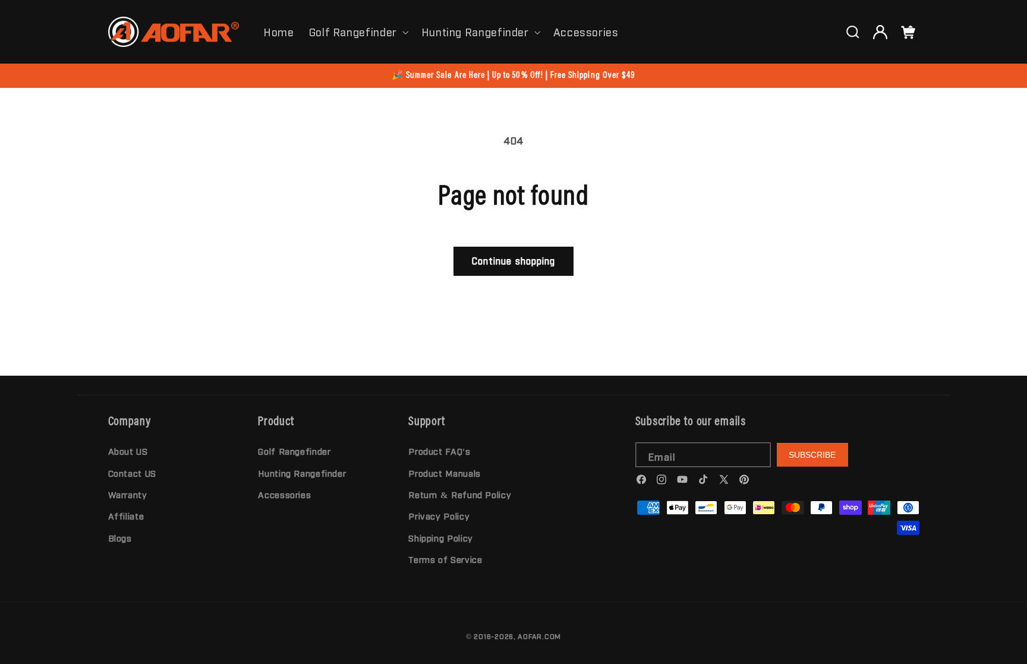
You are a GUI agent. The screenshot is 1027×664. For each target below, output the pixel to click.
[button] (357, 31)
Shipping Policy (440, 538)
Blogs (120, 538)
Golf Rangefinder (353, 31)
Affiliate (126, 516)
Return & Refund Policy (459, 494)
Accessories (284, 494)
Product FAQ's (439, 451)
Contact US (132, 473)
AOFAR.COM (539, 636)
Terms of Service (445, 559)
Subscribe (812, 455)
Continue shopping (513, 260)
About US (128, 451)
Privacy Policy (439, 516)
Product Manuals (444, 473)
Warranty (127, 494)
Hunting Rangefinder (475, 31)
